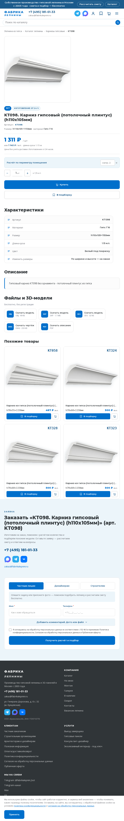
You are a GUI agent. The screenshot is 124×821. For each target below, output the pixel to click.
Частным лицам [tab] (26, 586)
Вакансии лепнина (73, 710)
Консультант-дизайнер (76, 741)
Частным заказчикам (15, 731)
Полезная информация (16, 746)
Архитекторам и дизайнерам (19, 741)
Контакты (69, 705)
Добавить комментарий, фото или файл (60, 622)
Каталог (112, 4)
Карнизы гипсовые (55, 31)
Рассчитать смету (90, 4)
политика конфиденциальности (30, 805)
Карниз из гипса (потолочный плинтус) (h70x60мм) (91, 405)
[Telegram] (77, 13)
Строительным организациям (20, 736)
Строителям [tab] (98, 586)
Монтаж (68, 685)
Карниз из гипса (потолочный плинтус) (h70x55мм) (32, 405)
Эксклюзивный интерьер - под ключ (83, 746)
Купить (64, 184)
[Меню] (117, 13)
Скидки (68, 700)
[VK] (24, 559)
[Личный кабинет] (93, 13)
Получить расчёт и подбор (62, 640)
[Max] (15, 712)
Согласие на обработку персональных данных (57, 632)
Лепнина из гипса (13, 31)
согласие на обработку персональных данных (71, 805)
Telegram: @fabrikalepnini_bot (19, 780)
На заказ (68, 680)
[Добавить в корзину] (55, 416)
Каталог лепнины (34, 31)
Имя (12, 606)
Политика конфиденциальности (21, 756)
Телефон (68, 606)
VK (5, 795)
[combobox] (59, 22)
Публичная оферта (91, 632)
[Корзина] (109, 13)
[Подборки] (101, 13)
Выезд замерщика (73, 731)
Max (6, 790)
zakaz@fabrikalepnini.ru (39, 15)
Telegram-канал (12, 785)
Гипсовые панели (73, 736)
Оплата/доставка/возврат (18, 751)
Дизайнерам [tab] (61, 586)
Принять (14, 814)
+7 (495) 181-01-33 (41, 12)
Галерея (68, 690)
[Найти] (117, 22)
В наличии (69, 695)
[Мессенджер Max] (85, 13)
